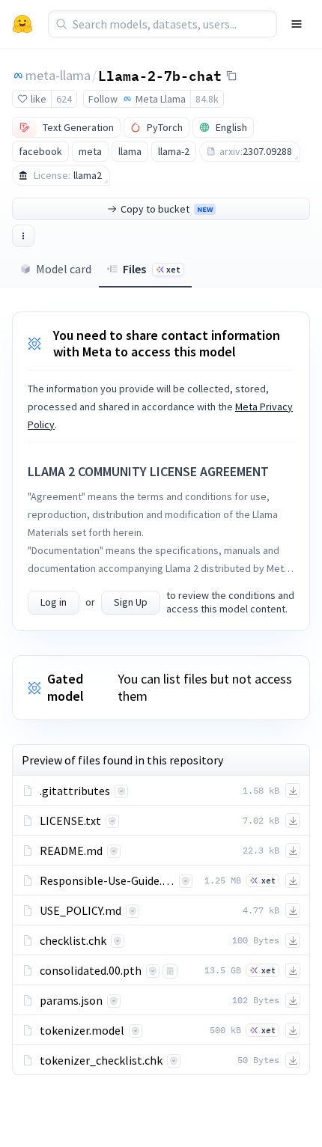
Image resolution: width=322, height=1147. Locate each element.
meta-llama (58, 75)
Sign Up (131, 602)
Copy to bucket (167, 209)
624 (64, 99)
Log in (53, 602)
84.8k (207, 99)
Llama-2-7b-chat (160, 75)
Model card (63, 268)
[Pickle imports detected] (169, 971)
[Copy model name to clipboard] (231, 75)
